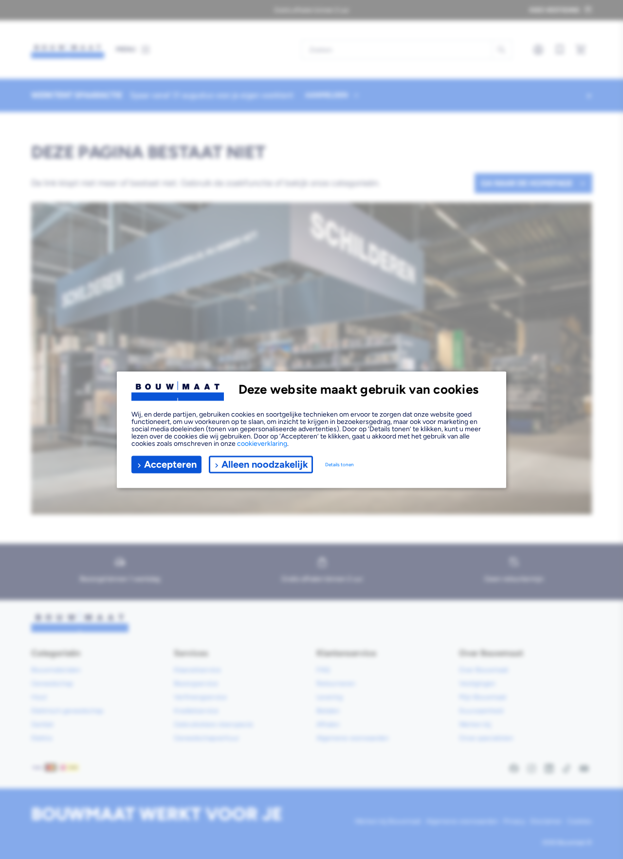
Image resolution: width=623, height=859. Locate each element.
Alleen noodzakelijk (264, 464)
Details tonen (339, 464)
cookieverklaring (262, 443)
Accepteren (170, 464)
